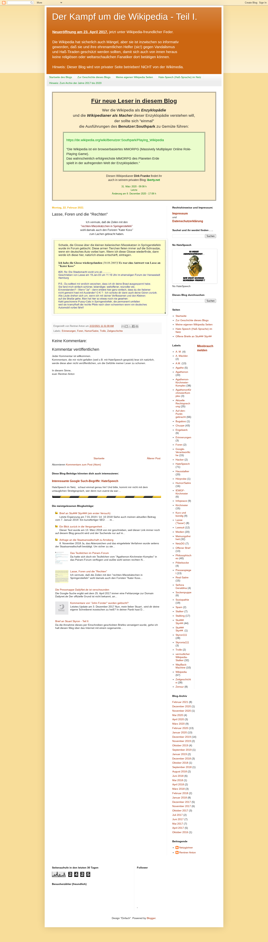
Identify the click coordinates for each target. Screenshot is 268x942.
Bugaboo (181, 421)
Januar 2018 (179, 797)
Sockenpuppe (183, 592)
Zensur (180, 686)
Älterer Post (153, 458)
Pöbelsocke (182, 562)
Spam (179, 607)
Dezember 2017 (181, 801)
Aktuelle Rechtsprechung (183, 403)
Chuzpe (180, 425)
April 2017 (178, 827)
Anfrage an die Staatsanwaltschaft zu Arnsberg (86, 539)
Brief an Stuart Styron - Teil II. (72, 621)
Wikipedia (181, 671)
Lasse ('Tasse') (180, 522)
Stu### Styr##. (180, 629)
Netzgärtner (186, 847)
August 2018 (179, 771)
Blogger (151, 918)
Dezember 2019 (181, 736)
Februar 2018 (180, 793)
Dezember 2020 (181, 706)
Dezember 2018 (181, 758)
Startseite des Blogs (60, 77)
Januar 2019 (179, 754)
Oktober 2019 (180, 745)
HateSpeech (183, 463)
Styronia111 (182, 642)
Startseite (99, 458)
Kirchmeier (182, 505)
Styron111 (181, 634)
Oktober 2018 (180, 762)
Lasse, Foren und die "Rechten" (88, 571)
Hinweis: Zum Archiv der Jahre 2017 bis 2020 (75, 83)
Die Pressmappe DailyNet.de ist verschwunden (82, 589)
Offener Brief (183, 547)
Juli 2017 (177, 814)
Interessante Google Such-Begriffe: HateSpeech (85, 481)
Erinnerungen (69, 331)
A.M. (178, 363)
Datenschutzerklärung (187, 221)
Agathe (180, 367)
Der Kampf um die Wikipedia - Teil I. (124, 16)
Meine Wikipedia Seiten (134, 77)
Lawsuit (180, 527)
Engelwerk (182, 429)
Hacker (180, 459)
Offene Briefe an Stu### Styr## (194, 336)
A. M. (179, 351)
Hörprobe (181, 478)
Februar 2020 (180, 728)
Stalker (180, 611)
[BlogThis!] (126, 326)
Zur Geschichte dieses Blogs (93, 77)
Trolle (103, 331)
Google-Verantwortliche (183, 452)
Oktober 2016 (180, 832)
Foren (80, 331)
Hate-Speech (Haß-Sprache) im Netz (179, 77)
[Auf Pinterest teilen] (137, 326)
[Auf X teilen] (130, 326)
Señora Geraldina (181, 586)
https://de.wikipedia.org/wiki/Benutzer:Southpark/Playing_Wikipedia (115, 140)
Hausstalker (182, 471)
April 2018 (178, 784)
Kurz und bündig (181, 514)
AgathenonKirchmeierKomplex (183, 392)
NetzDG (180, 543)
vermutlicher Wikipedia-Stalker (183, 657)
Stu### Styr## (180, 622)
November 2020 (181, 710)
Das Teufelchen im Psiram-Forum (89, 553)
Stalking (180, 615)
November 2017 (181, 806)
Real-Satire (182, 577)
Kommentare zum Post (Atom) (83, 464)
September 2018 (182, 767)
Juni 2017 (178, 819)
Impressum (180, 213)
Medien (180, 531)
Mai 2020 (177, 715)
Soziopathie (182, 599)
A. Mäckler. (182, 355)
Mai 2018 (177, 780)
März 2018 (178, 788)
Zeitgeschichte (115, 331)
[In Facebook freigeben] (133, 326)
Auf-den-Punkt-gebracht (181, 413)
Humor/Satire (91, 331)
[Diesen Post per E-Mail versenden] (123, 326)
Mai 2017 (177, 823)
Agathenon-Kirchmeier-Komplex (182, 382)
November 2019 (181, 741)
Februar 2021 (180, 702)
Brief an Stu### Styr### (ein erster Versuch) (84, 513)
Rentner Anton (187, 852)
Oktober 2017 (180, 810)
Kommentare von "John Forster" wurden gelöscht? (99, 602)
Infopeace (181, 500)
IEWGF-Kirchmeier (182, 492)
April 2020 (178, 719)
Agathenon (182, 371)
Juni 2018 (178, 775)
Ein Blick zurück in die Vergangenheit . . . (82, 526)
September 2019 (182, 749)
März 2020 (178, 723)
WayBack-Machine (181, 666)
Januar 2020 (179, 732)
